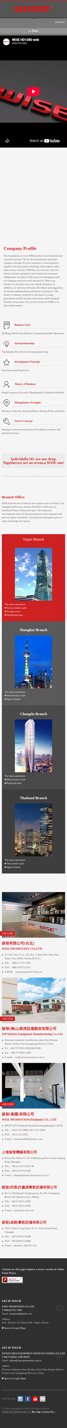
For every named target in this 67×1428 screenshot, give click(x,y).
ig (20, 1399)
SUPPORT (60, 22)
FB (28, 1399)
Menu (35, 31)
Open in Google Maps (14, 1328)
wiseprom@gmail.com (20, 1313)
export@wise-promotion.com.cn (25, 1360)
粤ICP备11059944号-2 (43, 1412)
